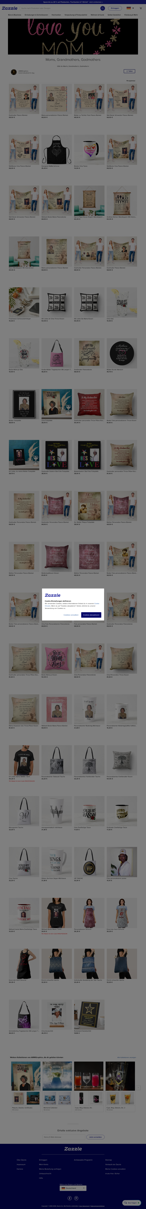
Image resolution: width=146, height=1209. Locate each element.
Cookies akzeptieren (91, 615)
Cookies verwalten (71, 615)
